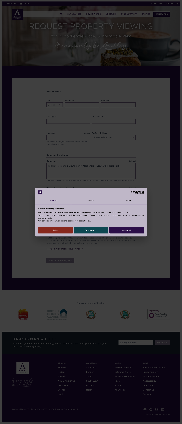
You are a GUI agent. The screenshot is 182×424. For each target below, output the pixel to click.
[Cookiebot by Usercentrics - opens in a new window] (133, 192)
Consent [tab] (54, 201)
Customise (89, 230)
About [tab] (128, 201)
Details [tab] (91, 201)
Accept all (126, 230)
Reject (55, 230)
